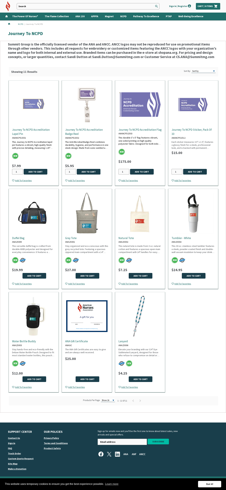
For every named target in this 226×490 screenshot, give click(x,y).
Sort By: (187, 71)
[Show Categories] (224, 16)
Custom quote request (21, 458)
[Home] (5, 16)
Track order (14, 453)
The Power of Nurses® (25, 16)
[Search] (156, 6)
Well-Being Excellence (190, 16)
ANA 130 (80, 16)
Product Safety (52, 448)
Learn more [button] (111, 484)
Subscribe (158, 441)
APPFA (94, 16)
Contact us (14, 438)
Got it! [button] (209, 484)
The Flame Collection (57, 16)
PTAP (169, 16)
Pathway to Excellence (146, 16)
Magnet (109, 16)
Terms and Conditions (56, 443)
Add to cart (35, 171)
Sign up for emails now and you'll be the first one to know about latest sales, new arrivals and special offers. (138, 433)
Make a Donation (17, 468)
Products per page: (91, 400)
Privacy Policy (51, 438)
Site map (13, 463)
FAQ (10, 448)
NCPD (123, 16)
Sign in (11, 443)
